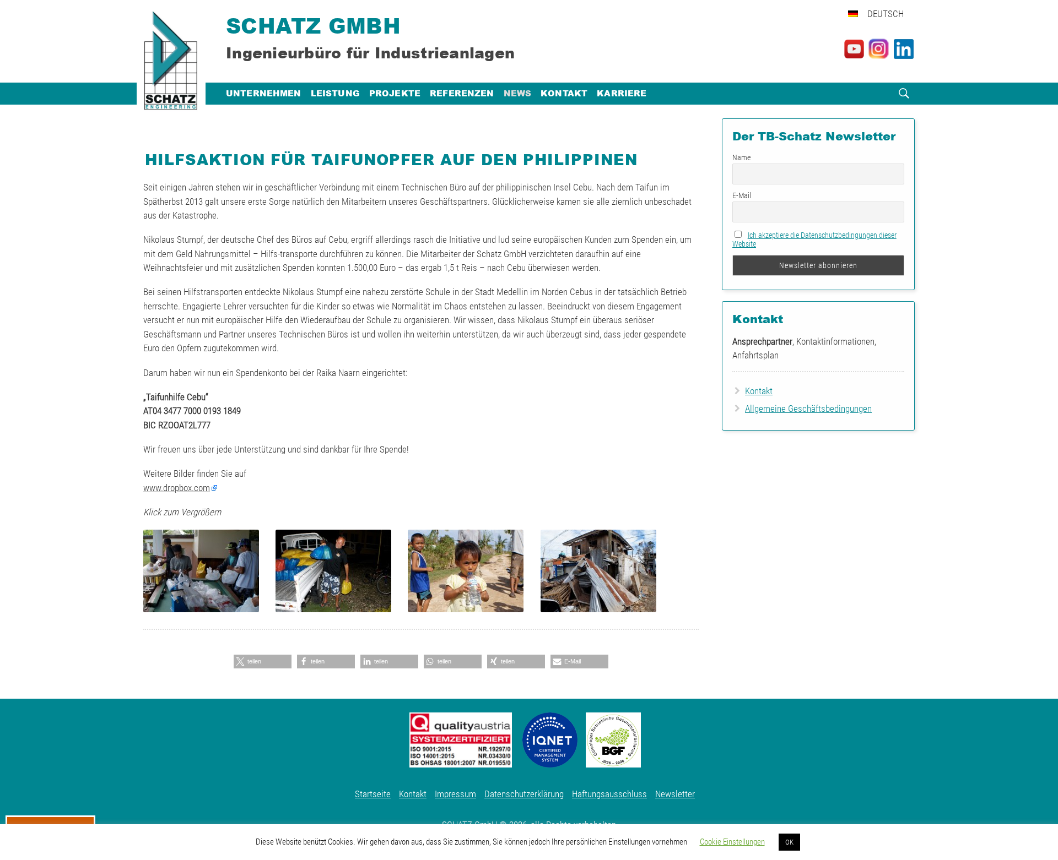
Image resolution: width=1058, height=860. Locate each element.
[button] (263, 661)
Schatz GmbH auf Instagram (879, 49)
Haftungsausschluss (609, 793)
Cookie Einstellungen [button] (732, 842)
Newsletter (675, 793)
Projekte (394, 93)
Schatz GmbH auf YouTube (854, 49)
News (518, 93)
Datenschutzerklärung (524, 793)
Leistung (335, 93)
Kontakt (564, 93)
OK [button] (789, 842)
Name (741, 157)
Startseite (373, 793)
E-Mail (741, 195)
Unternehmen (263, 93)
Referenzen (462, 93)
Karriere (621, 93)
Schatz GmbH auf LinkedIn (904, 49)
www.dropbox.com (176, 487)
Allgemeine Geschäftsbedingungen (808, 408)
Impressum (455, 793)
